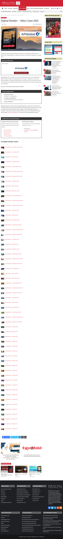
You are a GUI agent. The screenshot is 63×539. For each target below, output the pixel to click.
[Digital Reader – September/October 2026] (7, 469)
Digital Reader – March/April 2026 (12, 161)
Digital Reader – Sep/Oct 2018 (11, 380)
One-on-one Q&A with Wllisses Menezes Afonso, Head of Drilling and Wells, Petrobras (56, 64)
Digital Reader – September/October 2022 (13, 263)
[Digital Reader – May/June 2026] (35, 469)
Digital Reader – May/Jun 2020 (11, 331)
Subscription (3, 529)
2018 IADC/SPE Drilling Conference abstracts (56, 71)
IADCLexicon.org (35, 492)
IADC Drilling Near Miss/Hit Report (29, 523)
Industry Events (36, 11)
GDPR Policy (41, 536)
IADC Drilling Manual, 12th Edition (29, 521)
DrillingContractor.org (24, 536)
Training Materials (5, 531)
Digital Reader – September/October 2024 (13, 205)
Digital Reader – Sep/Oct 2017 (11, 409)
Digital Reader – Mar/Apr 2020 (11, 336)
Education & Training (5, 525)
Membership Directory (27, 11)
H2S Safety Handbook (26, 517)
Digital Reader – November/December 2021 (14, 287)
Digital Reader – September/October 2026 (13, 147)
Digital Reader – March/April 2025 (12, 190)
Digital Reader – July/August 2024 (12, 210)
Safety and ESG (20, 500)
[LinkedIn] (19, 437)
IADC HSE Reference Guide (27, 527)
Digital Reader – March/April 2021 (12, 307)
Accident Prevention (5, 515)
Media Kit (14, 11)
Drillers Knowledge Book (27, 515)
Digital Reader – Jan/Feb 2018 (11, 399)
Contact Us (42, 11)
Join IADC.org (35, 500)
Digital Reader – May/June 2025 (11, 185)
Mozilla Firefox (7, 132)
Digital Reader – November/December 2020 (14, 317)
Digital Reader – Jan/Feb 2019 (11, 370)
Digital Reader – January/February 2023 (13, 253)
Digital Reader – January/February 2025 (13, 195)
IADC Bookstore (35, 494)
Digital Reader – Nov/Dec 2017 (11, 404)
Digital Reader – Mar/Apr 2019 (11, 365)
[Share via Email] (22, 437)
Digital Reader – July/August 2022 (12, 268)
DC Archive (46, 8)
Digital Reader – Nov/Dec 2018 (11, 375)
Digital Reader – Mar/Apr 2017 (11, 423)
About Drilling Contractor (6, 11)
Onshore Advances (21, 498)
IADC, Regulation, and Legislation (23, 494)
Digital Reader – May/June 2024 (11, 215)
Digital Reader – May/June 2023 (11, 244)
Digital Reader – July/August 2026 (12, 152)
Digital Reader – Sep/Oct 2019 (11, 351)
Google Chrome (7, 130)
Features (10, 8)
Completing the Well (21, 489)
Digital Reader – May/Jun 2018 (11, 389)
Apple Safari (7, 134)
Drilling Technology (5, 521)
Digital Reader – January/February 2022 (13, 283)
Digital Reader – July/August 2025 (12, 181)
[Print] (25, 437)
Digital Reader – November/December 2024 (14, 200)
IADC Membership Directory (38, 496)
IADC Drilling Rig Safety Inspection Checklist (31, 525)
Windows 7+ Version (29, 130)
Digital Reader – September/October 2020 (13, 321)
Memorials (3, 498)
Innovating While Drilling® (22, 496)
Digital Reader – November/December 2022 (14, 258)
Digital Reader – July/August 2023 (12, 239)
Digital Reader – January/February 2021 (13, 312)
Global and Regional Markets (22, 492)
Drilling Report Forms (5, 519)
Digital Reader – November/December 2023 (14, 229)
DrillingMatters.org (36, 491)
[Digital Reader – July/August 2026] (21, 469)
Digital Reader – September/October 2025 (13, 176)
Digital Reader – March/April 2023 (12, 249)
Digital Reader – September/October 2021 (13, 292)
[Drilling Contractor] (10, 3)
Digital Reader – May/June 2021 (11, 302)
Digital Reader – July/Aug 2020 (11, 326)
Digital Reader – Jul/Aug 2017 (11, 414)
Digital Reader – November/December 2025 (14, 171)
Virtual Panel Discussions (37, 8)
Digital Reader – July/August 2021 (12, 297)
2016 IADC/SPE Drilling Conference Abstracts (56, 93)
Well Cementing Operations (28, 531)
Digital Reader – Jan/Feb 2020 (11, 341)
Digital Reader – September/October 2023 (13, 234)
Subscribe (19, 11)
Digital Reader (22, 8)
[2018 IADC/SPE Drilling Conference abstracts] (47, 72)
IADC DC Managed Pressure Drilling (50, 515)
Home (3, 15)
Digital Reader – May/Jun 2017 (11, 418)
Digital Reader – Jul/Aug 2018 (11, 385)
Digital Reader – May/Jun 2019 (11, 360)
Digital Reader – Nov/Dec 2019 (11, 346)
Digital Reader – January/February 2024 (13, 224)
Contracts (3, 517)
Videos (28, 8)
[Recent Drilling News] (53, 37)
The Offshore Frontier (21, 502)
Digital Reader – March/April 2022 (12, 278)
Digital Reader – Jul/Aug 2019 (11, 355)
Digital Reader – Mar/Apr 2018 (11, 394)
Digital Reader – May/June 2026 (11, 156)
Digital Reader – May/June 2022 (11, 273)
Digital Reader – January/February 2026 (13, 166)
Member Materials (4, 527)
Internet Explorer (8, 135)
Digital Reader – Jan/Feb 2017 (11, 428)
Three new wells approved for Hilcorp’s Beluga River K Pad (57, 87)
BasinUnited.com (36, 489)
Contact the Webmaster (12, 112)
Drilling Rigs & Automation (22, 491)
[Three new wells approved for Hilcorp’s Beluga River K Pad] (47, 87)
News (6, 8)
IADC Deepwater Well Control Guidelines (30, 519)
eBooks (2, 523)
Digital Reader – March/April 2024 (12, 219)
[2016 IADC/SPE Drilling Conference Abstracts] (47, 93)
